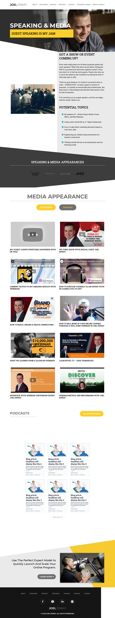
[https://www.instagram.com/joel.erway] (72, 601)
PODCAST (67, 593)
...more (27, 470)
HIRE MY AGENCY (98, 4)
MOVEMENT (33, 593)
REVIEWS (53, 4)
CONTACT (71, 4)
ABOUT (34, 4)
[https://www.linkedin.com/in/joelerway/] (62, 601)
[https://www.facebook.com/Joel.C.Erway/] (42, 601)
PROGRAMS (43, 4)
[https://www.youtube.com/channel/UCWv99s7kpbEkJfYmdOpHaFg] (52, 601)
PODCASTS (62, 4)
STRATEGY (44, 593)
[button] (35, 460)
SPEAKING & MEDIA (83, 4)
